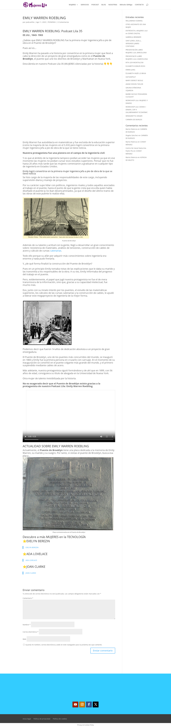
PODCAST (95, 5)
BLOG (103, 5)
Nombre (26, 625)
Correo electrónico (30, 632)
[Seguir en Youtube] (75, 704)
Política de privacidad (42, 719)
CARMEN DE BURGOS (134, 119)
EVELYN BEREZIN (38, 541)
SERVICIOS (85, 5)
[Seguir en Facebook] (89, 704)
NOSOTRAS (112, 5)
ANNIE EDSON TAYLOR (134, 84)
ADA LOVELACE (36, 554)
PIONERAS (52, 22)
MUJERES (72, 5)
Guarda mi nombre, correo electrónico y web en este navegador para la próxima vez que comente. (63, 645)
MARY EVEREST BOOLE (134, 80)
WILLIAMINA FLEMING (134, 21)
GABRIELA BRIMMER (133, 37)
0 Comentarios (63, 22)
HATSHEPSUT (131, 77)
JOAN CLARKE (35, 566)
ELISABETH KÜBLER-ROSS (135, 66)
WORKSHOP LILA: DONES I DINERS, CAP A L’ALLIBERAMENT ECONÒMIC (137, 110)
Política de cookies (60, 719)
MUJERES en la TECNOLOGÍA (66, 537)
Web (24, 639)
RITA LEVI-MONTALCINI (134, 62)
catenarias (55, 250)
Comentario (28, 598)
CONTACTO (139, 5)
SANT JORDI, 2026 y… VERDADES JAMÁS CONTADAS (134, 43)
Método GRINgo (126, 5)
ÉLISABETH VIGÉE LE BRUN (136, 73)
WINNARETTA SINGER (134, 116)
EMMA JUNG (130, 70)
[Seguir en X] (96, 704)
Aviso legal (27, 719)
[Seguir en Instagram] (82, 704)
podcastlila (30, 22)
